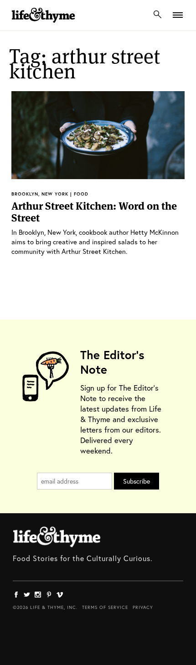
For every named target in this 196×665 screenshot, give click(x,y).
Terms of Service (105, 607)
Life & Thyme (57, 537)
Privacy (143, 607)
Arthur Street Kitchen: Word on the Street (94, 212)
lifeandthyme (43, 25)
